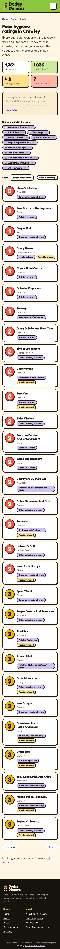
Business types (10, 927)
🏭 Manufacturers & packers (20, 157)
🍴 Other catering (15, 167)
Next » (52, 847)
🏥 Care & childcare (16, 152)
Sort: (5, 177)
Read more (11, 110)
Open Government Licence (34, 945)
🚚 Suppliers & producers (18, 162)
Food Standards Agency (37, 927)
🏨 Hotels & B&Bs (44, 137)
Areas (14, 19)
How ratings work (34, 918)
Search (6, 918)
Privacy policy (33, 922)
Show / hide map (47, 177)
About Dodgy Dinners (36, 913)
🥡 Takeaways (38, 132)
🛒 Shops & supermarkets (19, 142)
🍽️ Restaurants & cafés (18, 127)
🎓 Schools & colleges (17, 147)
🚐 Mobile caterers (16, 137)
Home (5, 19)
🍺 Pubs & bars (14, 132)
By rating (7, 931)
